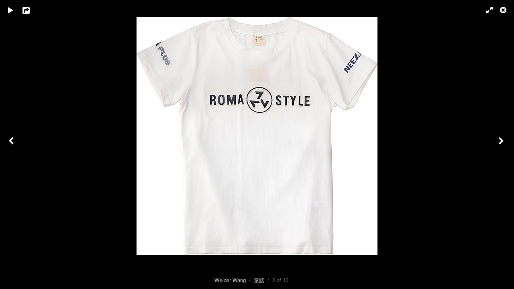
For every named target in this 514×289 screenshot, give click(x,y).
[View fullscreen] (486, 10)
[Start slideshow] (11, 10)
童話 (259, 280)
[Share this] (32, 10)
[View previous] (12, 144)
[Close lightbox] (504, 10)
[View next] (502, 144)
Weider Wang (230, 280)
